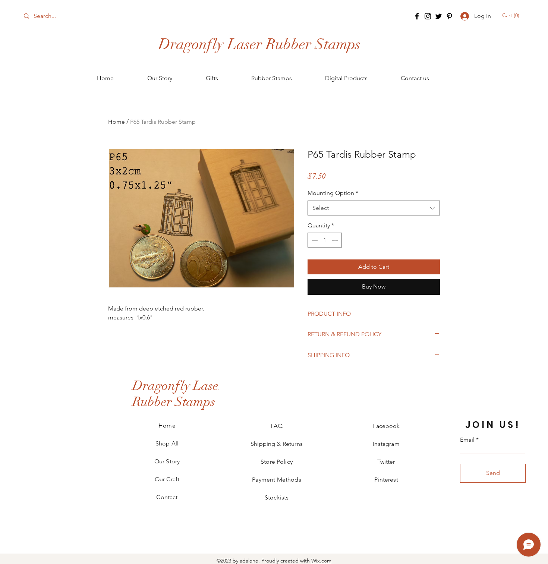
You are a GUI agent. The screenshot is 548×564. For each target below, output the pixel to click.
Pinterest (386, 479)
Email (467, 440)
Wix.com (321, 560)
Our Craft (167, 479)
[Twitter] (438, 16)
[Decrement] (314, 240)
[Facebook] (417, 16)
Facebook (386, 425)
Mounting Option (333, 192)
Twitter (386, 461)
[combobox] (374, 208)
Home (116, 121)
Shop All (167, 443)
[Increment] (335, 240)
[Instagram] (427, 16)
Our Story (167, 461)
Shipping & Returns (277, 443)
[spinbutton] (324, 240)
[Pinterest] (449, 16)
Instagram (386, 443)
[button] (511, 15)
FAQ (277, 425)
